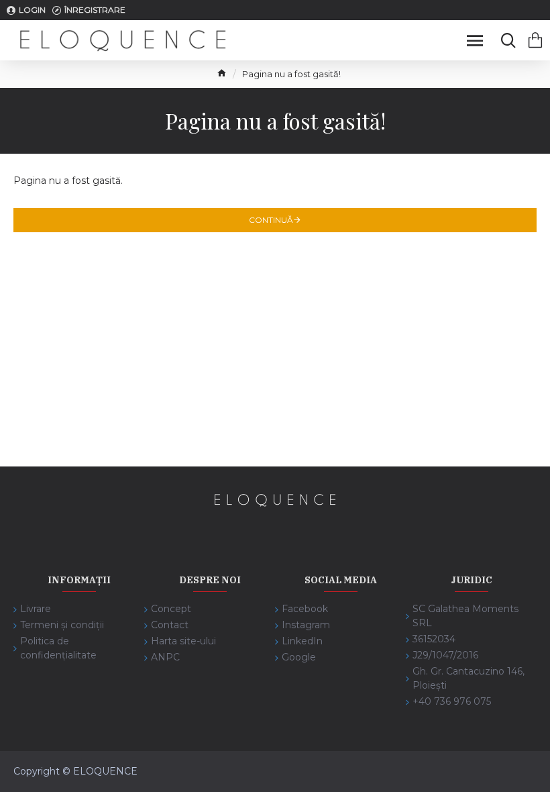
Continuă (271, 220)
